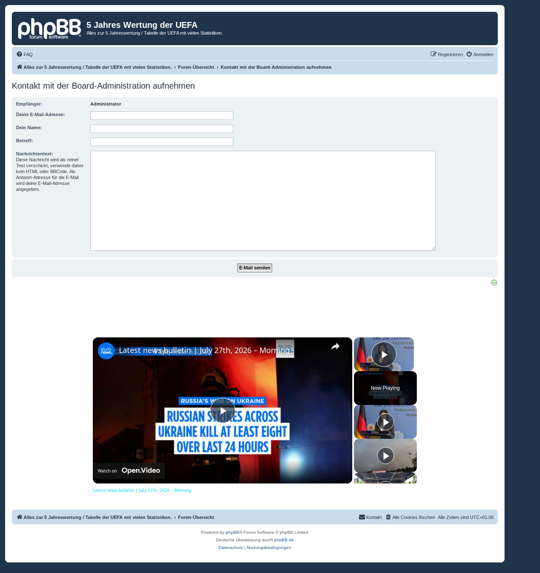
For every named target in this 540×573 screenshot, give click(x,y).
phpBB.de (284, 540)
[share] (335, 346)
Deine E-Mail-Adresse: (40, 114)
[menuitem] (24, 54)
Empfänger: (29, 103)
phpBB (232, 532)
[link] (106, 350)
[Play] (385, 421)
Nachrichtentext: (34, 153)
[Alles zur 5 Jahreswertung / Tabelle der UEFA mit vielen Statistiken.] (50, 27)
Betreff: (24, 140)
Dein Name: (29, 127)
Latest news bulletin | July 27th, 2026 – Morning (204, 350)
